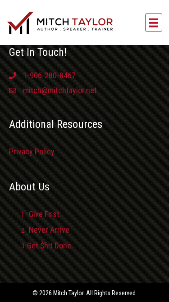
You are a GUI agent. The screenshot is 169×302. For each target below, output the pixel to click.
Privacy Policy (32, 151)
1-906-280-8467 (49, 75)
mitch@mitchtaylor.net (60, 90)
